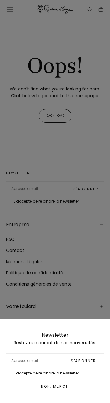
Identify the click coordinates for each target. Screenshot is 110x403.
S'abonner (83, 360)
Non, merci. (55, 386)
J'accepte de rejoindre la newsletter (46, 373)
